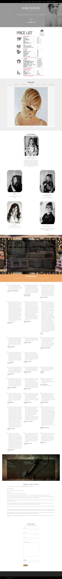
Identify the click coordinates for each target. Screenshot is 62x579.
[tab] (10, 84)
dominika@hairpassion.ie (12, 466)
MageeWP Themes (12, 577)
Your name (24, 527)
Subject (24, 537)
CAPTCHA (24, 559)
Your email (24, 532)
